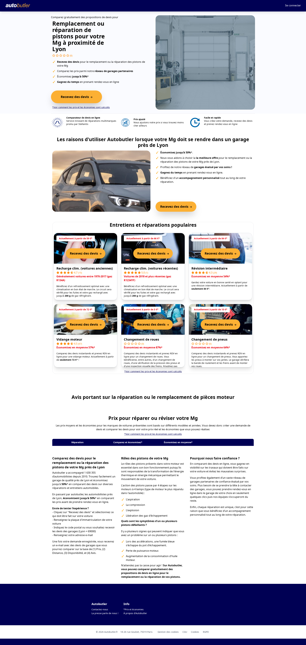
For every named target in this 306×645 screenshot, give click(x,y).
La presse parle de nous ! (104, 613)
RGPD (206, 631)
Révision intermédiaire (209, 268)
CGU (184, 631)
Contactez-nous (99, 609)
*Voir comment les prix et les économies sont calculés (81, 107)
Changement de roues (141, 339)
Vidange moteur (69, 339)
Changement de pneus (209, 339)
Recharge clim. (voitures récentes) (151, 268)
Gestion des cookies (168, 631)
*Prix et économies (134, 609)
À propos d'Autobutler (135, 613)
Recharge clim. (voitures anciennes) (84, 268)
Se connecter (293, 5)
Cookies (195, 631)
